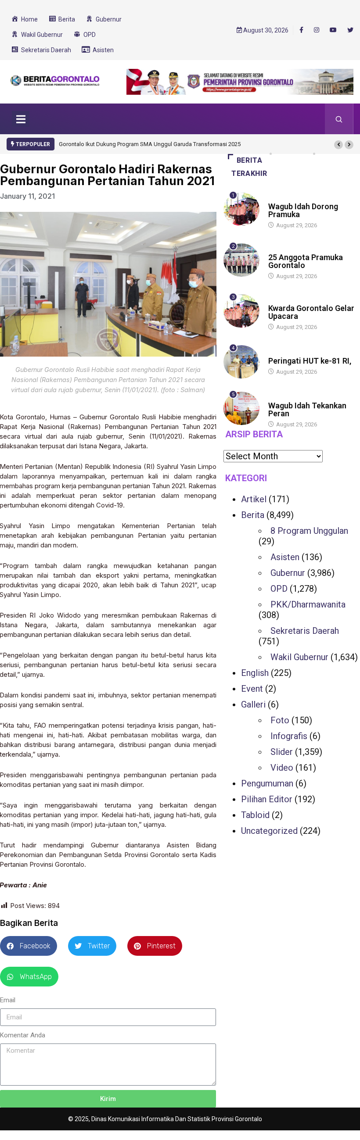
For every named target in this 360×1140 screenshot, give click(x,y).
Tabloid (255, 815)
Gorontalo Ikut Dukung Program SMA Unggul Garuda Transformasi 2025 (150, 144)
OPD (279, 588)
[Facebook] (301, 30)
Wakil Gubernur (299, 657)
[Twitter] (350, 30)
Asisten (284, 557)
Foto (279, 720)
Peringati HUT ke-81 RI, (309, 360)
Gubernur (287, 573)
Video (281, 767)
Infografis (288, 736)
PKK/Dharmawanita (308, 604)
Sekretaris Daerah (304, 630)
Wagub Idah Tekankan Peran (307, 409)
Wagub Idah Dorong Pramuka (303, 210)
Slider (281, 752)
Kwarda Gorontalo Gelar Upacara (311, 312)
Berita (276, 198)
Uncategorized (269, 831)
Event (252, 688)
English (255, 673)
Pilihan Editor (266, 799)
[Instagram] (316, 30)
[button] (338, 144)
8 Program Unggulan (309, 530)
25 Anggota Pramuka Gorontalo (305, 261)
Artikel (253, 499)
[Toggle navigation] (21, 119)
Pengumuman (267, 783)
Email (7, 1000)
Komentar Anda (22, 1035)
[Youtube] (333, 30)
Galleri (253, 704)
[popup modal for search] (339, 119)
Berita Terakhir (249, 167)
